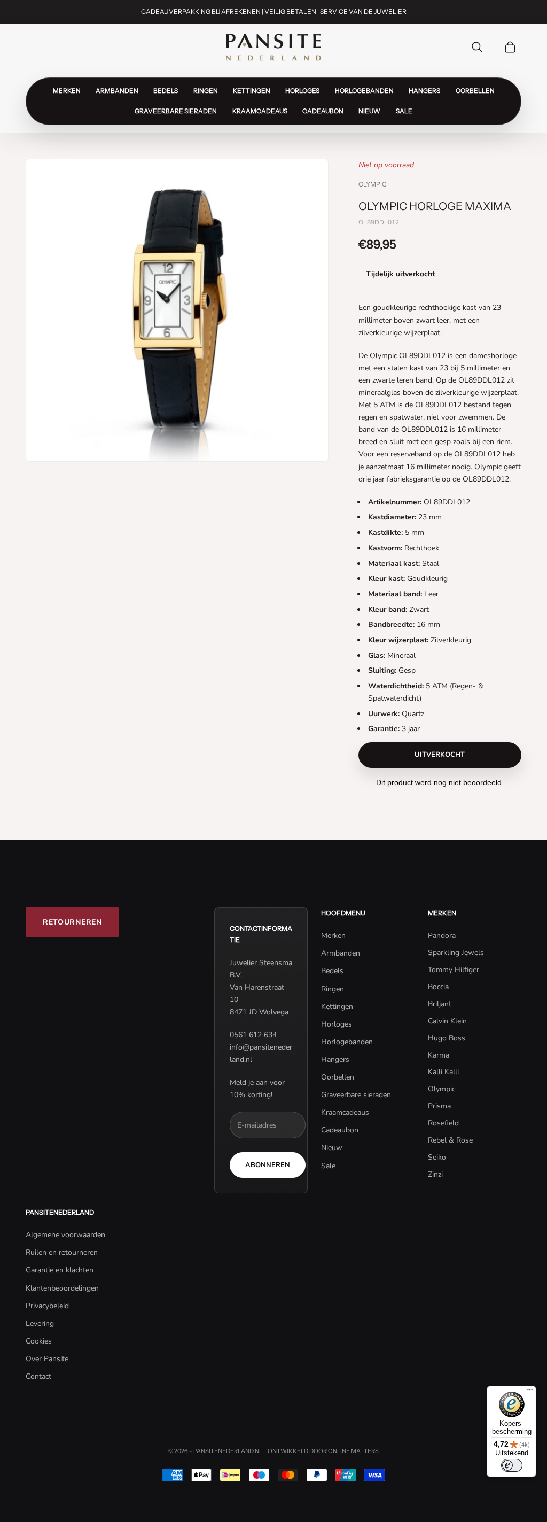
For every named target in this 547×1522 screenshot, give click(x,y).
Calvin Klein (447, 1021)
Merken (67, 91)
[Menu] (529, 1392)
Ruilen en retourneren (62, 1252)
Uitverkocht (440, 754)
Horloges (302, 91)
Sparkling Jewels (456, 953)
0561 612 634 (253, 1035)
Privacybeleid (47, 1306)
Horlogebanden (364, 91)
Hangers (424, 91)
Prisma (439, 1106)
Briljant (439, 1004)
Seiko (437, 1157)
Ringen (205, 91)
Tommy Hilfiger (453, 970)
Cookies (39, 1341)
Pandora (442, 935)
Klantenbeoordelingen (62, 1288)
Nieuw (369, 111)
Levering (40, 1323)
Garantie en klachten (59, 1270)
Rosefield (443, 1123)
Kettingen (251, 91)
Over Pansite (47, 1359)
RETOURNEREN (72, 922)
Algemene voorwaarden (65, 1235)
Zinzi (435, 1174)
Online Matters (353, 1451)
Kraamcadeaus (259, 111)
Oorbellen (475, 91)
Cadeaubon (322, 111)
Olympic (372, 184)
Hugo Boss (446, 1038)
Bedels (165, 91)
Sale (404, 111)
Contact (38, 1376)
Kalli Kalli (443, 1072)
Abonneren (267, 1165)
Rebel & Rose (450, 1140)
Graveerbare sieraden (176, 111)
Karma (438, 1055)
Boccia (438, 987)
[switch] (511, 1465)
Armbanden (117, 91)
